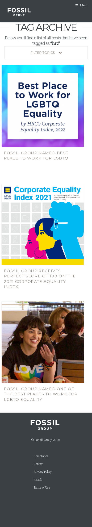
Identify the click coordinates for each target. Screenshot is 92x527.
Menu (83, 5)
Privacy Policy (43, 471)
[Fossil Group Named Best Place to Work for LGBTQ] (43, 105)
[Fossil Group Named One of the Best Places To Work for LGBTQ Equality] (43, 341)
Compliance (41, 456)
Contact (38, 464)
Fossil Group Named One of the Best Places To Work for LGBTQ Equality (41, 394)
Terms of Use (42, 487)
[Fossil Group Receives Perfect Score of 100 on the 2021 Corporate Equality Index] (43, 223)
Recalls (38, 479)
